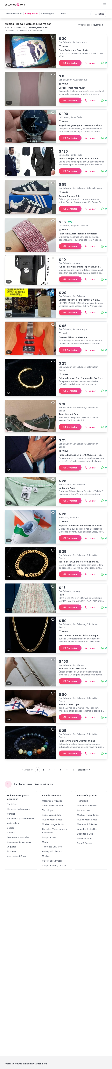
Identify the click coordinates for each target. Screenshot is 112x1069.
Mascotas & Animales (52, 801)
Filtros (101, 14)
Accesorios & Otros (16, 856)
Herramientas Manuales (18, 809)
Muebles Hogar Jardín (53, 824)
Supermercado (84, 838)
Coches (11, 832)
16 (73, 769)
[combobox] (92, 25)
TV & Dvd (11, 804)
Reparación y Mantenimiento (21, 818)
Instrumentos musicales (18, 837)
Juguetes (11, 846)
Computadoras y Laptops (54, 865)
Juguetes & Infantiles (87, 829)
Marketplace (19, 28)
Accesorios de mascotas (19, 842)
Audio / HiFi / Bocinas (52, 851)
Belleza (10, 828)
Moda (45, 842)
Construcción (83, 810)
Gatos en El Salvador (52, 861)
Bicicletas (11, 851)
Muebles (46, 856)
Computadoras (49, 837)
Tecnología (47, 810)
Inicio (7, 28)
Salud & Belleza (84, 843)
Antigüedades (14, 823)
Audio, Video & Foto (51, 815)
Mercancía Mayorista (87, 805)
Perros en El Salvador (52, 805)
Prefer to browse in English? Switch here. (26, 1063)
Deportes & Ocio (85, 833)
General (11, 814)
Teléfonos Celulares (52, 846)
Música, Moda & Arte (39, 28)
